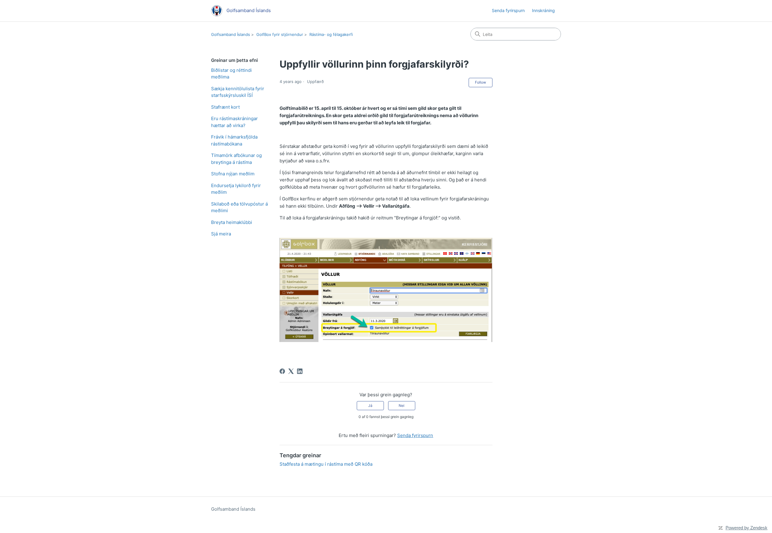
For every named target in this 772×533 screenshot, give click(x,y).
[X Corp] (291, 371)
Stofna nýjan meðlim (233, 174)
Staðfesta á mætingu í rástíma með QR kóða (326, 464)
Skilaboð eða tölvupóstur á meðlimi (239, 207)
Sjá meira (221, 234)
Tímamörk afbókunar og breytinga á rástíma (236, 158)
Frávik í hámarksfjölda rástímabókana (234, 140)
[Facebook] (282, 371)
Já (370, 405)
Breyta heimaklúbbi (231, 222)
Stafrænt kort (225, 107)
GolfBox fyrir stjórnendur (279, 34)
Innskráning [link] (543, 10)
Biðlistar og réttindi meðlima (231, 73)
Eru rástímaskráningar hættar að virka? (234, 122)
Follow (480, 82)
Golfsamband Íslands (230, 34)
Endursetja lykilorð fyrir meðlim (236, 189)
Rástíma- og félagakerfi (331, 34)
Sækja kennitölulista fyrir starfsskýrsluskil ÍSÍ (237, 92)
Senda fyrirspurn (508, 10)
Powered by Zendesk (746, 527)
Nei (401, 405)
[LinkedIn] (299, 371)
